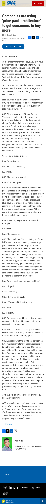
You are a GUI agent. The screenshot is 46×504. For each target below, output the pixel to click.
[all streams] (43, 501)
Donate (39, 3)
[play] (3, 501)
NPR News (8, 424)
